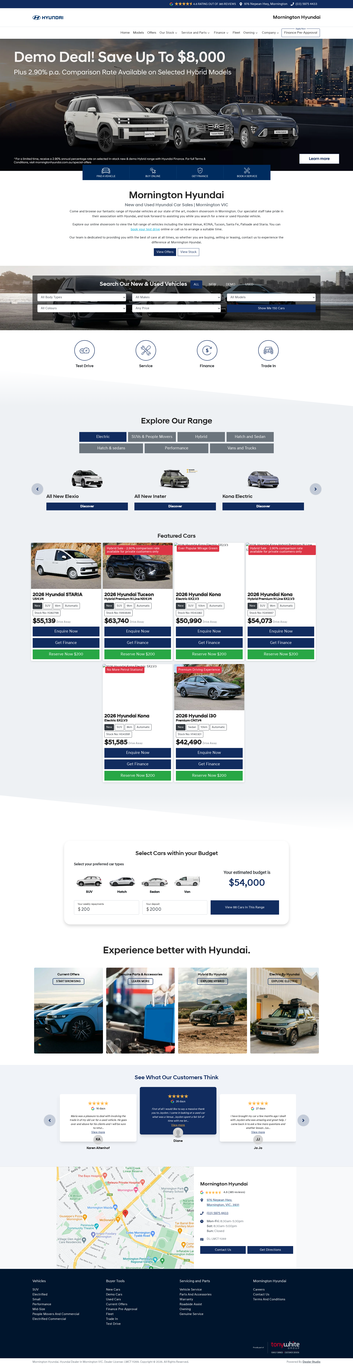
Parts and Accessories (195, 1294)
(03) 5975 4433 (306, 4)
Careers (259, 1289)
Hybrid (201, 437)
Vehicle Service (191, 1289)
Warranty (186, 1299)
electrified (39, 1294)
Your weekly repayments (91, 904)
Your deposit (153, 904)
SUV (35, 1289)
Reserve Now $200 (66, 654)
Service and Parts (194, 32)
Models (138, 32)
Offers (151, 32)
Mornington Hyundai (297, 17)
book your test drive (145, 229)
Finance (219, 32)
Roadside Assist (191, 1304)
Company (269, 32)
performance (41, 1304)
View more (98, 1132)
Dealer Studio (312, 1362)
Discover (87, 506)
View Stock (188, 252)
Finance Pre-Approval (300, 32)
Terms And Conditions (269, 1299)
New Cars (113, 1289)
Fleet (236, 32)
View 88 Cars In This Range (245, 907)
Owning (249, 32)
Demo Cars (114, 1294)
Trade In (112, 1319)
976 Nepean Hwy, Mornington (265, 4)
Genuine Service (191, 1314)
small (36, 1299)
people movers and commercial (55, 1314)
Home (125, 32)
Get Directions (270, 1250)
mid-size (38, 1309)
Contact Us (223, 1250)
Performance (176, 448)
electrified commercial (49, 1319)
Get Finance (66, 643)
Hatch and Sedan (250, 437)
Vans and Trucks (242, 448)
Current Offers (116, 1304)
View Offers (164, 252)
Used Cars (113, 1299)
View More (56, 85)
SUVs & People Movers (152, 437)
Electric (103, 437)
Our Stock (167, 32)
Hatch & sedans (111, 448)
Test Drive (113, 1324)
